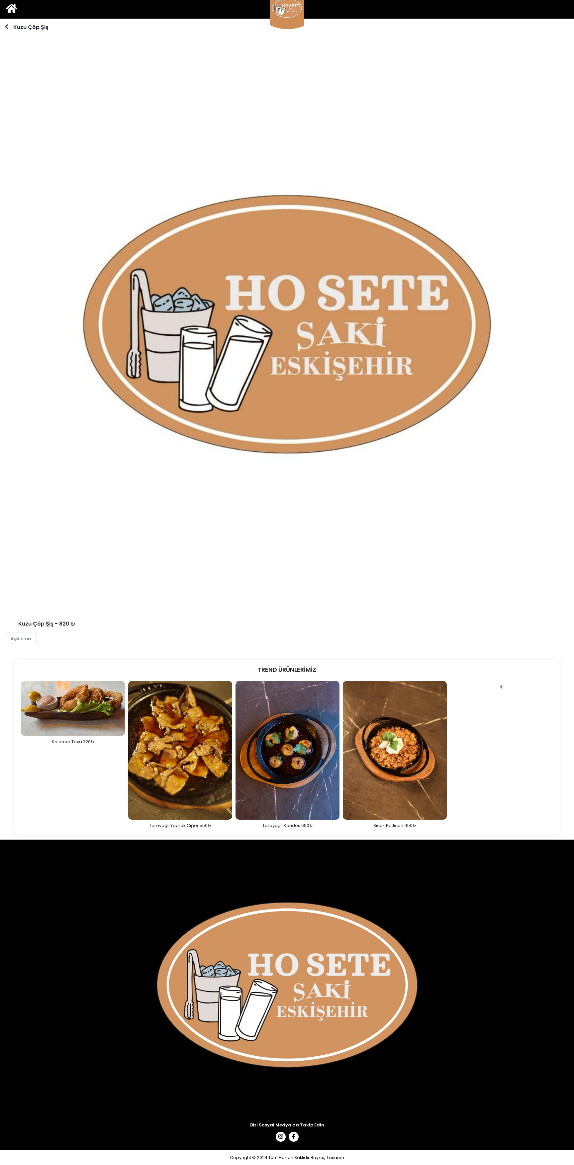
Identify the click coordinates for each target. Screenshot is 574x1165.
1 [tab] (286, 606)
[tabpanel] (287, 323)
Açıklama (21, 639)
